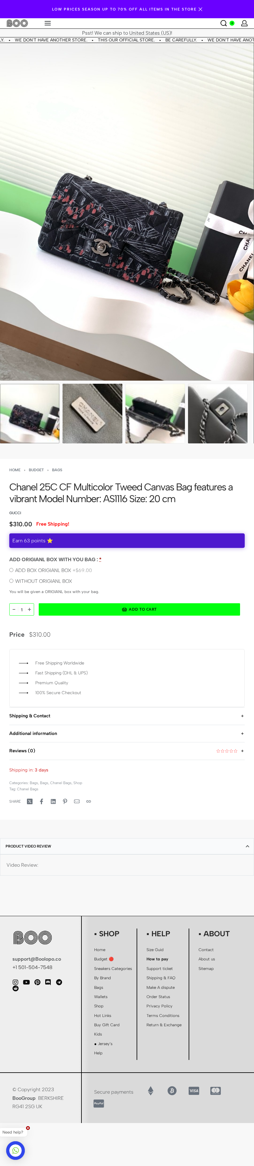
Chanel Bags (61, 783)
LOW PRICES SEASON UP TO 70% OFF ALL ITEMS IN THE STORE (124, 9)
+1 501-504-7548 (32, 967)
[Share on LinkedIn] (53, 801)
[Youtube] (26, 982)
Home (14, 470)
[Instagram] (15, 982)
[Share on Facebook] (41, 801)
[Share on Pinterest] (65, 801)
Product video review (28, 846)
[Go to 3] (155, 413)
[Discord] (48, 982)
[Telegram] (59, 982)
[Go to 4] (217, 413)
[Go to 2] (92, 413)
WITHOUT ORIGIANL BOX (43, 581)
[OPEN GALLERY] (127, 212)
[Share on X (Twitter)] (30, 801)
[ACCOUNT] (244, 23)
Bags (57, 470)
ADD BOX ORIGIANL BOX (53, 570)
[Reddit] (15, 988)
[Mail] (77, 801)
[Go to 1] (29, 413)
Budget (36, 470)
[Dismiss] (200, 9)
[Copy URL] (88, 801)
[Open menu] (47, 23)
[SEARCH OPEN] (223, 23)
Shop (77, 783)
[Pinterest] (37, 982)
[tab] (127, 846)
